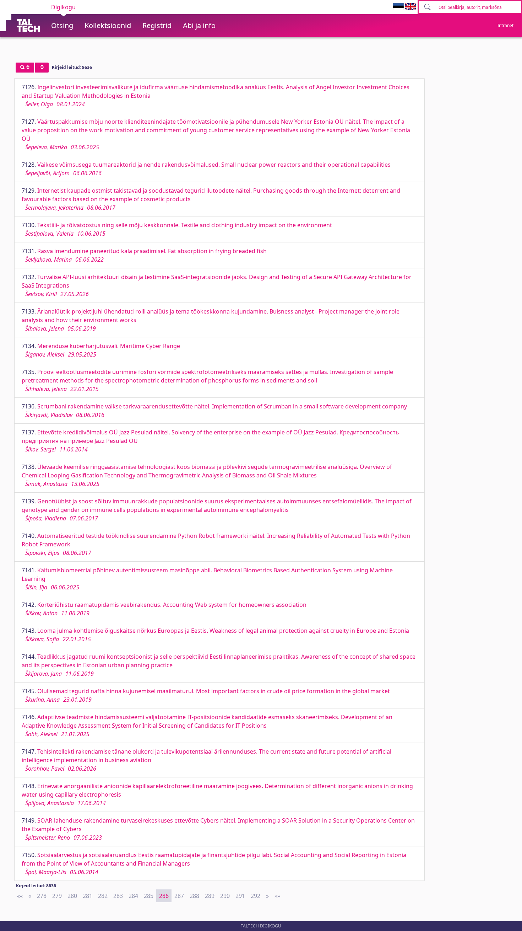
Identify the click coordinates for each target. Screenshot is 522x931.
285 (148, 896)
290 (225, 896)
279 (57, 896)
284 (133, 896)
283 (118, 896)
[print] (42, 68)
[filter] (25, 68)
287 (179, 896)
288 (194, 896)
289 (209, 896)
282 (103, 896)
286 (164, 896)
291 (240, 896)
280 (72, 896)
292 (255, 896)
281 (87, 896)
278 (42, 896)
